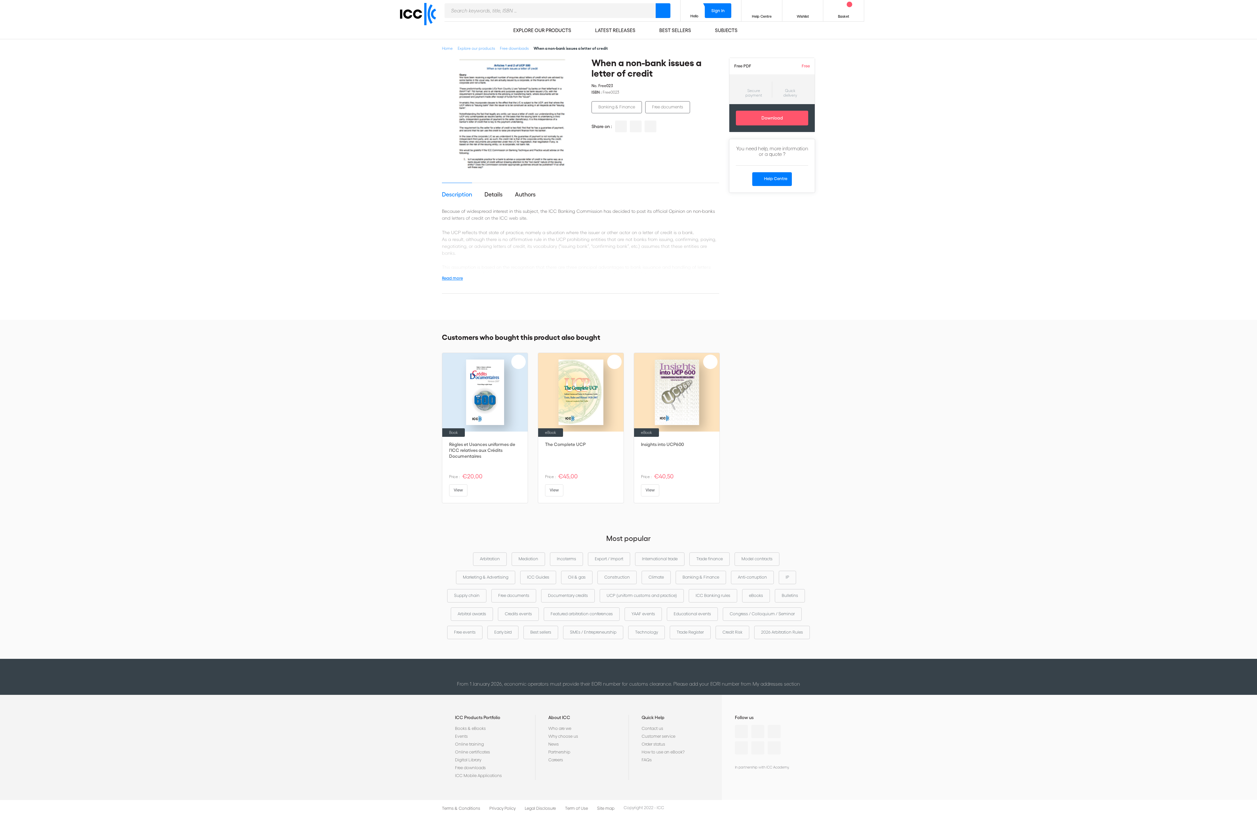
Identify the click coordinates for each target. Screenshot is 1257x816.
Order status (653, 744)
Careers (555, 759)
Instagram (741, 747)
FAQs (647, 759)
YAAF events (643, 613)
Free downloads (514, 48)
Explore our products (476, 48)
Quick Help (653, 717)
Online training (469, 744)
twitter (636, 126)
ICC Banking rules (713, 595)
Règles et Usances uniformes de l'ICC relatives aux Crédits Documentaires (482, 450)
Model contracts (757, 558)
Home (447, 48)
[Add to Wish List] (571, 68)
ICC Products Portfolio (477, 717)
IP (787, 577)
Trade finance (709, 558)
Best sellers (540, 632)
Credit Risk (732, 632)
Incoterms (566, 558)
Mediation (528, 558)
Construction (617, 577)
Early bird (503, 632)
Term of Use (576, 808)
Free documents (667, 106)
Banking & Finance (616, 106)
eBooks (756, 595)
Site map (605, 808)
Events (461, 736)
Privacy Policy (502, 808)
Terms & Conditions (461, 808)
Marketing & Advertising (485, 577)
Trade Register (690, 632)
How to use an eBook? (663, 752)
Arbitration (490, 558)
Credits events (518, 613)
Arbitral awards (472, 613)
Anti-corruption (752, 577)
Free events (465, 632)
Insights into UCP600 (662, 444)
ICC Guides (538, 577)
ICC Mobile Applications (478, 775)
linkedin (621, 126)
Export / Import (609, 558)
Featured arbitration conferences (582, 613)
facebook (650, 126)
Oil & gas (577, 577)
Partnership (559, 752)
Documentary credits (568, 595)
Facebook (774, 731)
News (553, 744)
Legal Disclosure (540, 808)
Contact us (652, 728)
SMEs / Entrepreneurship (593, 632)
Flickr (774, 747)
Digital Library (468, 759)
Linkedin (741, 731)
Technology (646, 632)
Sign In (718, 10)
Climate (656, 577)
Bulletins (790, 595)
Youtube (757, 747)
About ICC (559, 717)
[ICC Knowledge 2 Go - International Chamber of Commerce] (421, 20)
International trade (660, 558)
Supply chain (467, 595)
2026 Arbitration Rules (782, 632)
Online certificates (472, 752)
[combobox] (550, 10)
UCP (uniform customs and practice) (642, 595)
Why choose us (563, 736)
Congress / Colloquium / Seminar (762, 613)
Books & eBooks (470, 728)
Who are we (559, 728)
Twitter (757, 731)
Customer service (658, 736)
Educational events (692, 613)
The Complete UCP (565, 444)
